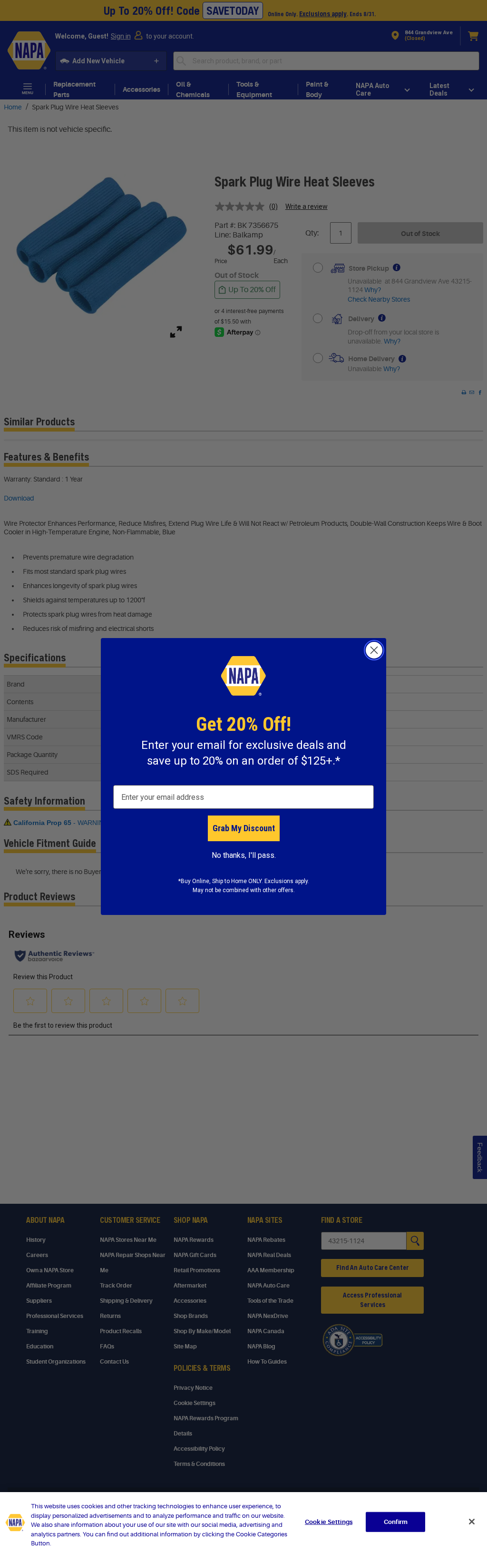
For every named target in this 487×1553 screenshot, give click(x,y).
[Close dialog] (374, 650)
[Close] (471, 1521)
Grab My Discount (244, 828)
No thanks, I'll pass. (244, 855)
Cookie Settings (328, 1521)
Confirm (396, 1521)
